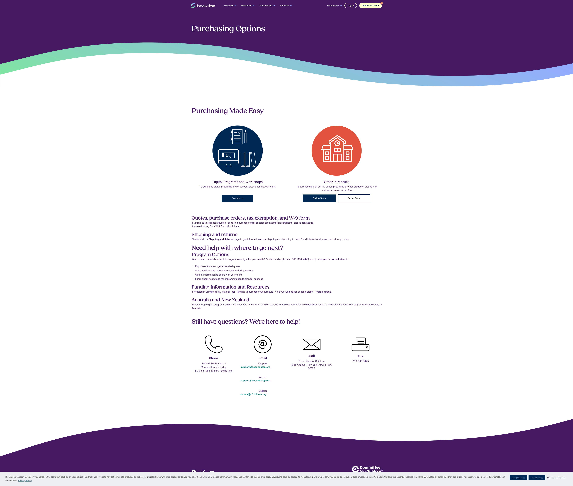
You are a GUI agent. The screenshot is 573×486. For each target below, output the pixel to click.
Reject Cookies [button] (537, 478)
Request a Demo (371, 5)
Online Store (319, 198)
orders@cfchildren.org (254, 394)
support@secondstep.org (255, 366)
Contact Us (237, 198)
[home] (203, 5)
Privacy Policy (25, 480)
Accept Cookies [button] (518, 478)
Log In (351, 5)
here (236, 226)
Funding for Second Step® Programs (305, 291)
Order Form (354, 198)
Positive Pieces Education (310, 304)
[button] (557, 477)
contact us (307, 222)
